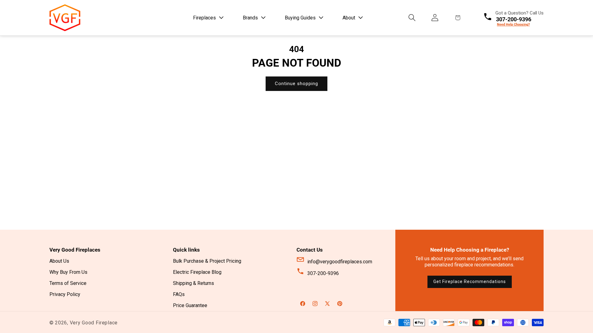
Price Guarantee (190, 305)
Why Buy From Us (68, 272)
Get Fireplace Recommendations (469, 281)
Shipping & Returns (193, 283)
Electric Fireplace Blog (197, 272)
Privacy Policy (64, 294)
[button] (207, 17)
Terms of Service (67, 283)
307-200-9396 (323, 273)
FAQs (179, 294)
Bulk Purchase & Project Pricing (207, 261)
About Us (59, 261)
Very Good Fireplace (94, 323)
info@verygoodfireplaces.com (339, 262)
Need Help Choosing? (513, 25)
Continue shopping (296, 83)
